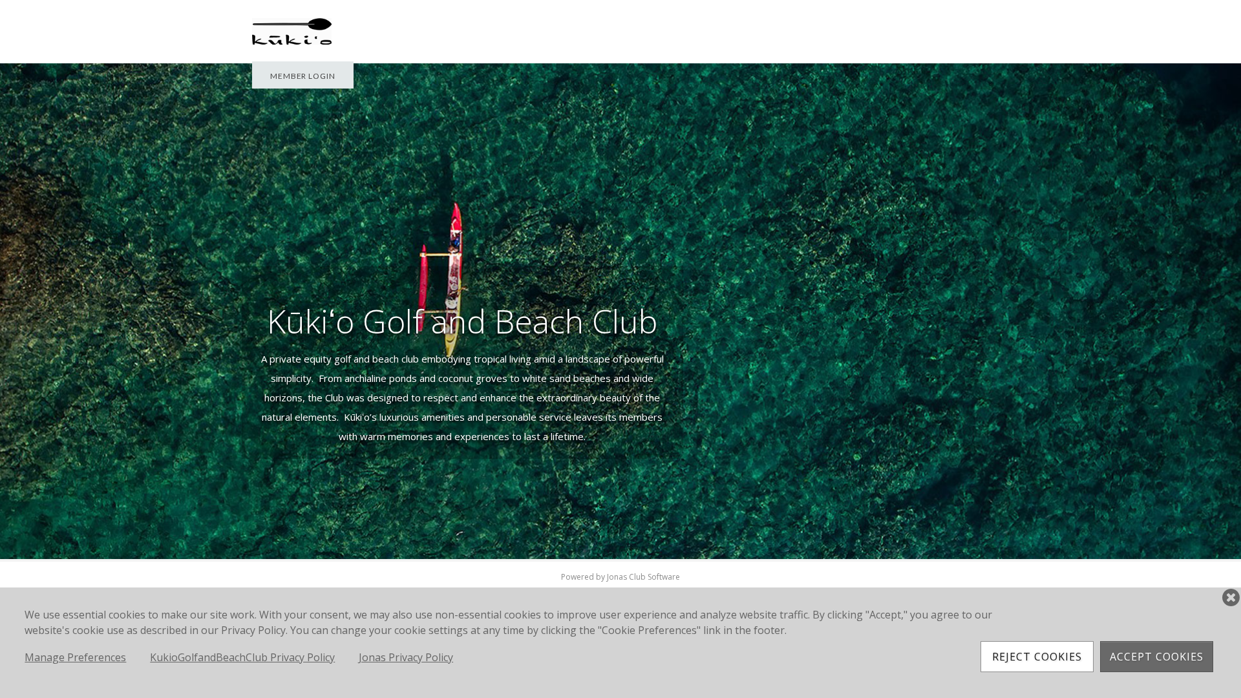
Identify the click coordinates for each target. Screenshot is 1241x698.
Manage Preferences (75, 657)
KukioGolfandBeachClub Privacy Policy (242, 657)
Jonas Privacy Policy (406, 657)
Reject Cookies (1037, 657)
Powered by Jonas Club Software (620, 576)
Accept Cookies (1157, 657)
